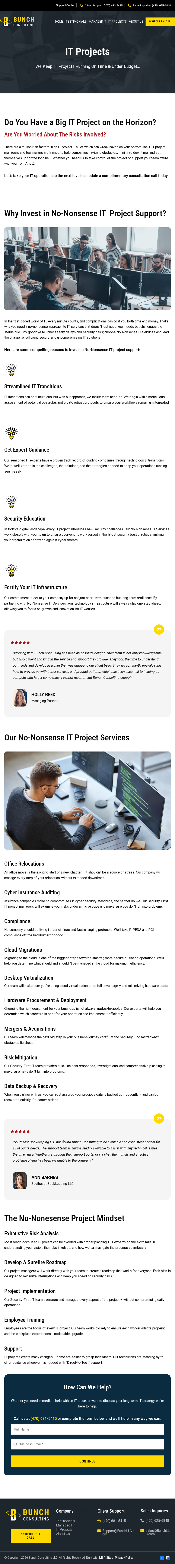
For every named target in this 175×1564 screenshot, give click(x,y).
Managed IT (97, 21)
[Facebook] (162, 1558)
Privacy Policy (124, 1557)
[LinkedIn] (168, 1558)
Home (59, 21)
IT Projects (117, 21)
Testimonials (76, 21)
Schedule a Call (160, 21)
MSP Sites (106, 1557)
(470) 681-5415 (113, 5)
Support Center (65, 5)
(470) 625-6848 (161, 5)
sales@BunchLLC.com (158, 1532)
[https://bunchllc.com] (17, 21)
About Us (136, 21)
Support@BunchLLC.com (118, 1532)
